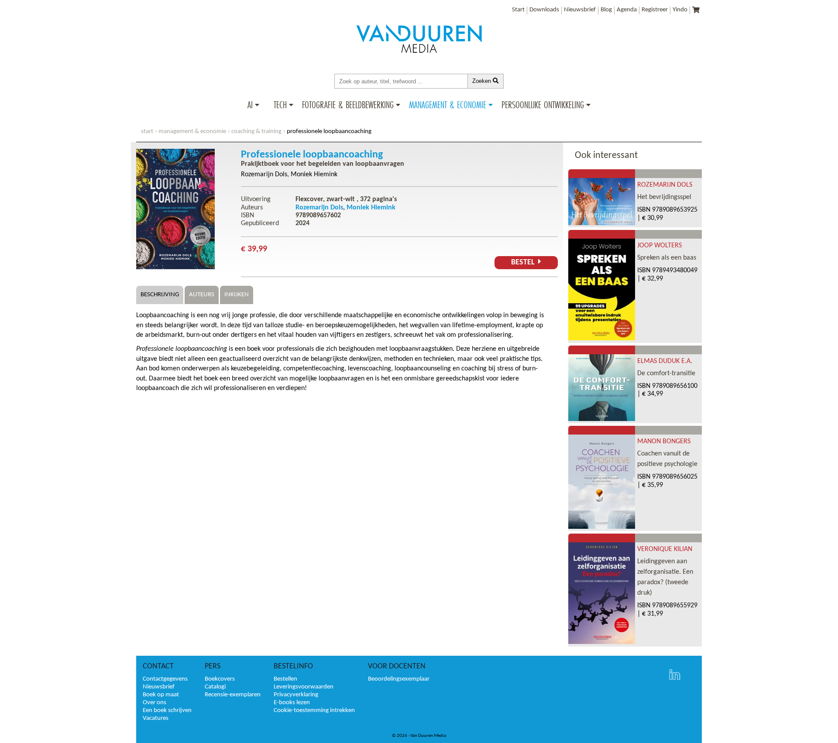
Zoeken (482, 81)
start (147, 131)
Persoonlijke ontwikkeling (542, 104)
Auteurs (201, 294)
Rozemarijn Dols (264, 174)
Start (518, 10)
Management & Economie (447, 104)
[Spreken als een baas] (601, 338)
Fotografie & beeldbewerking (348, 104)
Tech (280, 104)
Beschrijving (160, 294)
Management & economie (192, 131)
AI (250, 104)
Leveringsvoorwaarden (303, 687)
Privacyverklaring (296, 695)
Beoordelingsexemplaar (398, 679)
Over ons (154, 702)
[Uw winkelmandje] (696, 10)
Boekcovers (220, 679)
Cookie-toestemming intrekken (314, 710)
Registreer (655, 10)
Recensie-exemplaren (233, 695)
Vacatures (155, 718)
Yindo (680, 10)
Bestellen (285, 679)
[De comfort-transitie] (601, 419)
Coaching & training (256, 131)
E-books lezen (292, 702)
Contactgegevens (165, 679)
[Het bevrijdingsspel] (601, 223)
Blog (606, 10)
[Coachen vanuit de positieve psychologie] (601, 527)
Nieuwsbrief (580, 10)
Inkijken (236, 294)
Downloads (544, 10)
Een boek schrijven (167, 710)
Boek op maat (161, 695)
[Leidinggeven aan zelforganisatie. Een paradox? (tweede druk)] (601, 642)
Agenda (627, 10)
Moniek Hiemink (314, 174)
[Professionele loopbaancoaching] (175, 267)
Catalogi (215, 687)
